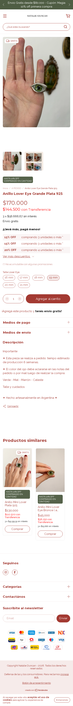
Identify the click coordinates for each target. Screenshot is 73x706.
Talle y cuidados (14, 387)
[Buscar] (65, 27)
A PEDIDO (16, 188)
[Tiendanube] (36, 690)
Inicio (5, 188)
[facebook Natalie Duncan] (15, 572)
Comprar (17, 529)
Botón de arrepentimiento (36, 683)
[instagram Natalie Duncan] (5, 572)
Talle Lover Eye (11, 272)
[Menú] (5, 16)
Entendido (62, 700)
